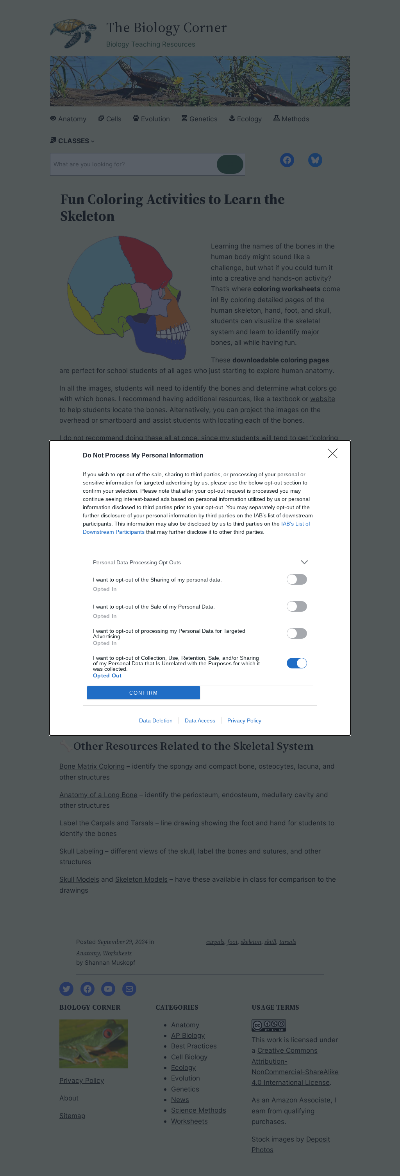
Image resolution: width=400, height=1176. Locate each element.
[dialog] (200, 588)
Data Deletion (156, 720)
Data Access (200, 720)
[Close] (335, 455)
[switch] (297, 579)
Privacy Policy (244, 720)
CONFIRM (143, 693)
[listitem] (200, 562)
